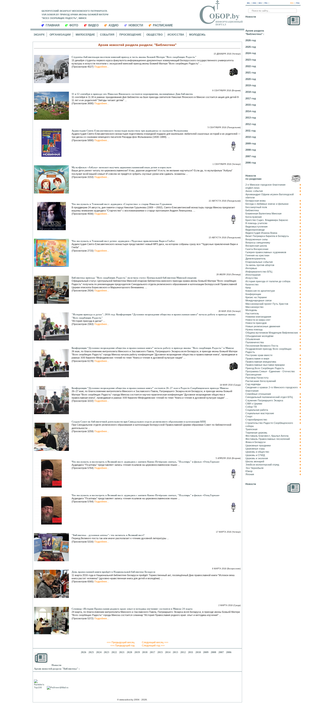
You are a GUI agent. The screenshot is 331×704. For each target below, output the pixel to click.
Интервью (251, 268)
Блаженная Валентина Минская (263, 213)
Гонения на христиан (257, 255)
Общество (154, 34)
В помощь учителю (256, 223)
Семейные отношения (258, 394)
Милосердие (85, 34)
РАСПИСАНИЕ (163, 25)
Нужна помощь (254, 329)
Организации (60, 34)
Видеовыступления (256, 226)
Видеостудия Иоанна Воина (261, 233)
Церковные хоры (255, 448)
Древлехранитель (255, 258)
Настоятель (252, 313)
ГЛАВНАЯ (52, 25)
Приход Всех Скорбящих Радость (264, 368)
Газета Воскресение (256, 249)
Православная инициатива (260, 361)
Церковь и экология (256, 458)
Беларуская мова (255, 200)
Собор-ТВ (251, 406)
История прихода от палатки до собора (267, 281)
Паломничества (254, 342)
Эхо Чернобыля (254, 468)
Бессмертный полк (256, 207)
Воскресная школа (256, 245)
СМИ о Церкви (253, 403)
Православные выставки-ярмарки (265, 364)
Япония (249, 474)
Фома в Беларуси (255, 442)
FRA (266, 3)
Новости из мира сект (257, 319)
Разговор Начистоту (257, 377)
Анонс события (254, 191)
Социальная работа (256, 410)
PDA (297, 3)
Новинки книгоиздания (258, 316)
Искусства (176, 34)
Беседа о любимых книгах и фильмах (267, 203)
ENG (254, 3)
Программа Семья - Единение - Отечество (270, 371)
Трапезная (251, 429)
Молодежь (197, 34)
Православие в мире (257, 358)
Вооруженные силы (256, 239)
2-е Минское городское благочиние (265, 184)
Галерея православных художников (265, 252)
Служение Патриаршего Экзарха (264, 400)
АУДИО (113, 25)
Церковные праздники (258, 445)
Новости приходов (256, 323)
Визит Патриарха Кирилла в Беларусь (267, 236)
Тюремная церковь (256, 432)
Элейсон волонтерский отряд (262, 464)
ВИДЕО (93, 25)
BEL (248, 3)
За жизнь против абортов (259, 265)
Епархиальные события (259, 262)
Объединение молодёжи (259, 336)
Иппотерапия (253, 274)
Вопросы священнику (257, 242)
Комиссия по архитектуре (260, 290)
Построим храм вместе (258, 355)
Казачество (251, 284)
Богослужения (253, 217)
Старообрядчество (256, 419)
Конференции (253, 294)
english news (252, 187)
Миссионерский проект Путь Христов (266, 303)
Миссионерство (254, 307)
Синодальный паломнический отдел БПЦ (269, 397)
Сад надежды (253, 384)
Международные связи (258, 300)
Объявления (252, 339)
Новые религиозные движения (262, 326)
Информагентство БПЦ (258, 271)
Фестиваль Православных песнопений (267, 439)
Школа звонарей (254, 461)
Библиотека (252, 210)
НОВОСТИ (136, 25)
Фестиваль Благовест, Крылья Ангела (266, 435)
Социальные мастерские (259, 413)
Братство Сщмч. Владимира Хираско (266, 220)
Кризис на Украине (256, 297)
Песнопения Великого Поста (261, 345)
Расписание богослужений (260, 381)
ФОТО (73, 25)
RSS (292, 3)
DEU (260, 3)
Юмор (248, 471)
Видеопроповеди (255, 229)
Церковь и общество (257, 451)
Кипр (248, 287)
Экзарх (39, 34)
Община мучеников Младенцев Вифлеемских (271, 332)
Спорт (248, 416)
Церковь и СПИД (255, 455)
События (107, 34)
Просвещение (130, 34)
